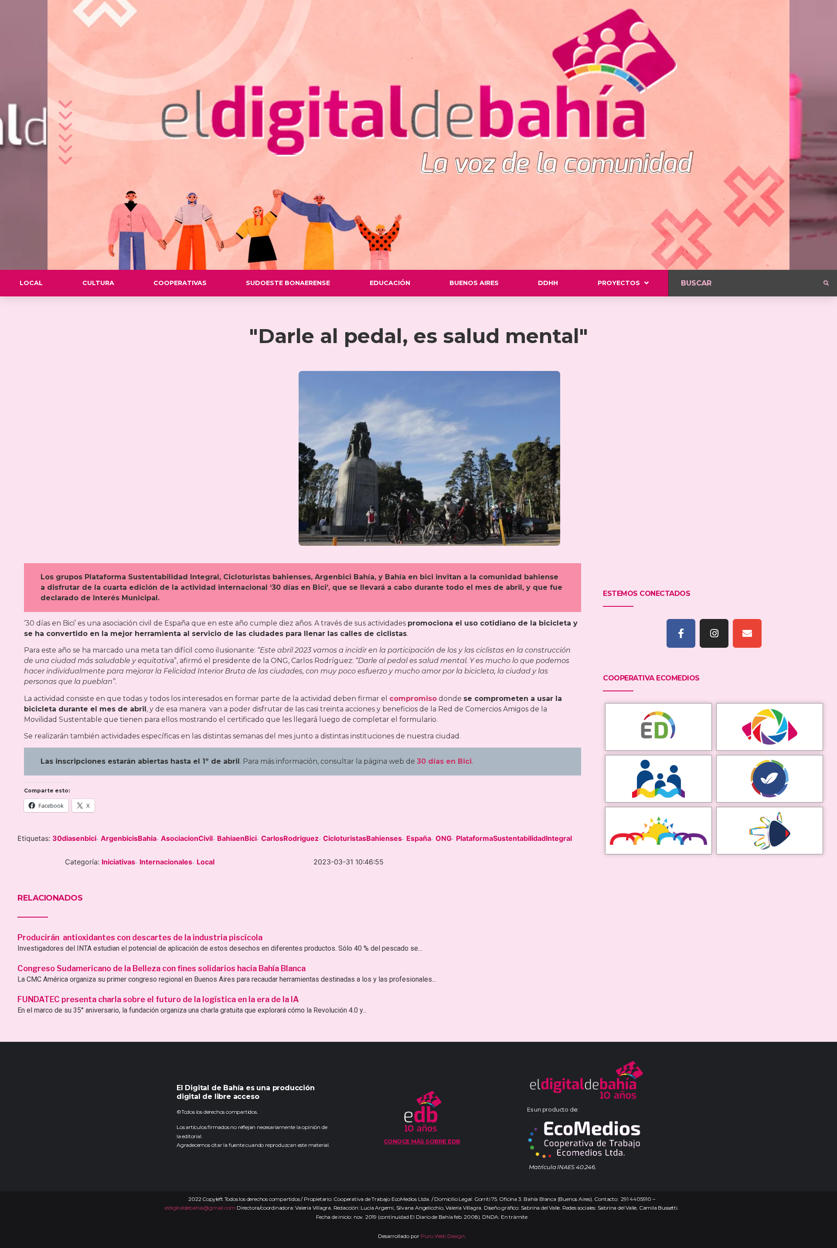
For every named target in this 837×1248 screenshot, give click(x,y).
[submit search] (826, 283)
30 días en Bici (444, 761)
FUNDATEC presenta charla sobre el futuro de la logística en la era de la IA (158, 999)
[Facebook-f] (681, 633)
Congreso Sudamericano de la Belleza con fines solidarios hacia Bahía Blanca (161, 968)
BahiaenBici (237, 838)
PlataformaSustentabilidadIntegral (514, 838)
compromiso (413, 698)
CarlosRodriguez (290, 838)
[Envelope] (747, 633)
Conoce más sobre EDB (422, 1141)
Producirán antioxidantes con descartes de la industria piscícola (140, 937)
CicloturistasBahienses (362, 838)
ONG (444, 838)
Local (205, 861)
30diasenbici (74, 838)
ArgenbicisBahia (129, 838)
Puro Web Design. (443, 1236)
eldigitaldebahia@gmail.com (200, 1207)
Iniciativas (118, 861)
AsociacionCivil (187, 838)
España (418, 838)
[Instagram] (714, 633)
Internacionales (166, 861)
